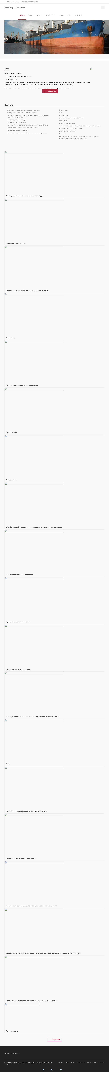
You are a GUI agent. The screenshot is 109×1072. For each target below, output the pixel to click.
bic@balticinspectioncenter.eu (29, 1)
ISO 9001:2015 (50, 15)
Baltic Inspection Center (14, 7)
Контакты (78, 15)
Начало (22, 15)
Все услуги (56, 1039)
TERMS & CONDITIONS (12, 1054)
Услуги (39, 15)
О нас (31, 15)
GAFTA (61, 15)
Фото (69, 15)
